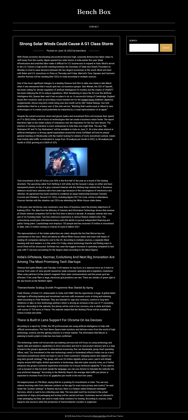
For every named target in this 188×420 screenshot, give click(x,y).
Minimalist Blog (99, 416)
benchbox (81, 50)
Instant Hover (88, 99)
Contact (94, 27)
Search (133, 40)
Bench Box (94, 11)
